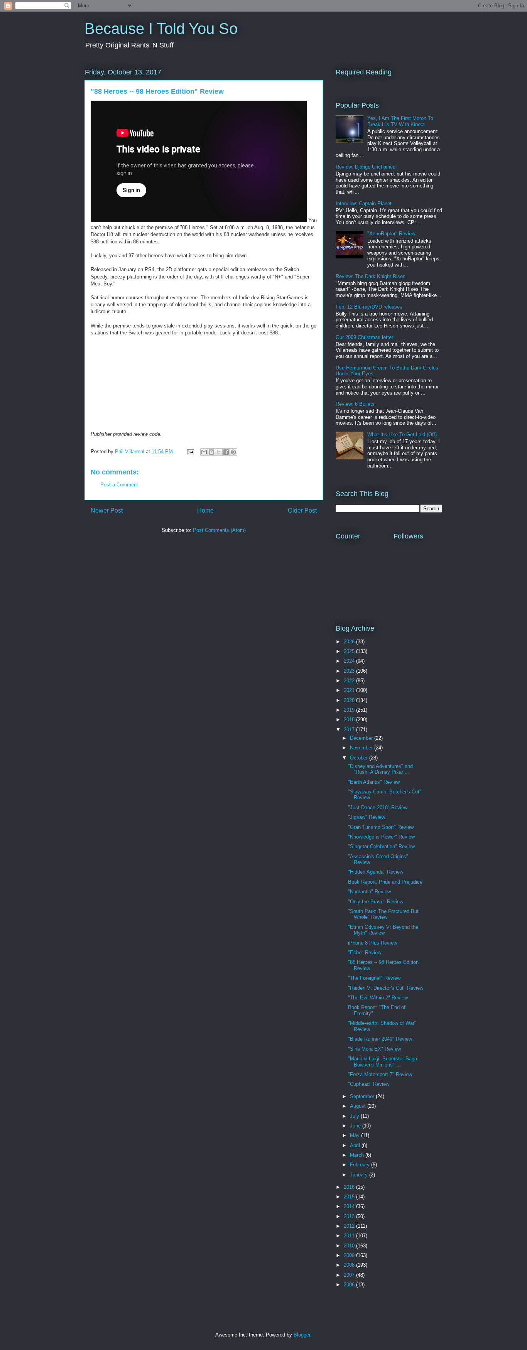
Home (205, 510)
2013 (350, 1216)
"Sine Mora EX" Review (374, 1049)
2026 (350, 642)
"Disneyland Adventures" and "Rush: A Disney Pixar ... (380, 769)
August (358, 1106)
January (359, 1175)
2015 (350, 1197)
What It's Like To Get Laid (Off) (402, 434)
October (359, 758)
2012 (350, 1226)
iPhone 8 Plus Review (372, 943)
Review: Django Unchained (365, 167)
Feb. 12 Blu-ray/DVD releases (369, 307)
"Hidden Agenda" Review (375, 872)
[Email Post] (190, 451)
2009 (350, 1255)
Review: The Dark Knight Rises (370, 276)
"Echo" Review (364, 952)
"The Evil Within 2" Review (378, 998)
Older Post (302, 510)
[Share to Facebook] (226, 452)
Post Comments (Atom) (219, 530)
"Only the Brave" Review (375, 901)
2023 (350, 671)
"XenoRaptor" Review (391, 233)
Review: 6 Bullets (355, 404)
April (355, 1145)
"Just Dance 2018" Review (377, 807)
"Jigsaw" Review (366, 817)
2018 (350, 719)
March (357, 1155)
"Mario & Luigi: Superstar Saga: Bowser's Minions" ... (383, 1062)
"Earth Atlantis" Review (374, 782)
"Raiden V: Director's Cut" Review (385, 988)
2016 (350, 1187)
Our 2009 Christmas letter (364, 337)
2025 (350, 651)
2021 (350, 690)
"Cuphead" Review (368, 1084)
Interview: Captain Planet (364, 203)
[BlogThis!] (211, 452)
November (362, 748)
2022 (350, 680)
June (356, 1126)
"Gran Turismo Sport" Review (381, 827)
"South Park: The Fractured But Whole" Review (383, 914)
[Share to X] (219, 452)
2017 (350, 729)
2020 (350, 700)
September (363, 1096)
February (360, 1165)
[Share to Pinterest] (233, 452)
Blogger (302, 1335)
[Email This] (204, 452)
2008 (350, 1265)
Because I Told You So (161, 28)
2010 (350, 1246)
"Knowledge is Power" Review (381, 837)
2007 (350, 1275)
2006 (350, 1285)
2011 (350, 1236)
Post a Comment (119, 485)
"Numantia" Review (369, 891)
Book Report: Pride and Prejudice (385, 882)
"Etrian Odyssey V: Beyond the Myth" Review (383, 930)
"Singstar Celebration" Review (381, 846)
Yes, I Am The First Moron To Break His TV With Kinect (400, 121)
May (355, 1135)
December (362, 738)
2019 (350, 710)
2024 (350, 661)
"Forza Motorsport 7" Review (380, 1074)
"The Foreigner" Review (374, 978)
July (355, 1116)
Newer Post (107, 510)
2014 (350, 1206)
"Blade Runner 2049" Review (380, 1039)
